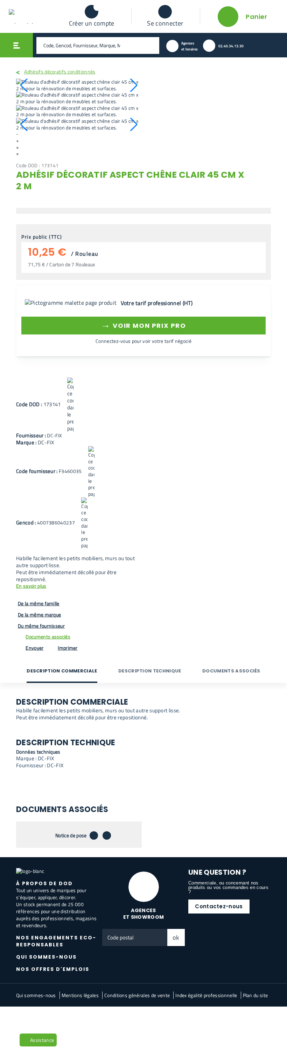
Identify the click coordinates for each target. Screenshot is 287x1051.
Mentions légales (80, 995)
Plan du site (255, 995)
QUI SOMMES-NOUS (46, 956)
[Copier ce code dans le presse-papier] (70, 405)
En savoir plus (31, 586)
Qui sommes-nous (36, 995)
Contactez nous (67, 1018)
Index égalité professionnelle (206, 995)
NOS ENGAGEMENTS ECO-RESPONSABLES (56, 941)
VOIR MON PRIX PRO (143, 324)
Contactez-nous (219, 906)
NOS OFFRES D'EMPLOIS (52, 969)
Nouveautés (33, 1018)
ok (176, 937)
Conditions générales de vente (137, 995)
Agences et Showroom (143, 913)
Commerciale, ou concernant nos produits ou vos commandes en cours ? (228, 887)
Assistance (42, 1040)
